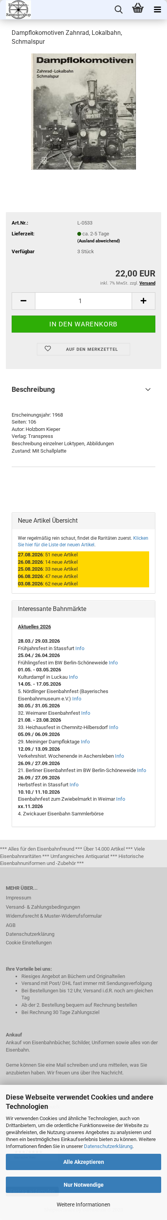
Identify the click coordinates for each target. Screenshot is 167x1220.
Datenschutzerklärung (108, 1146)
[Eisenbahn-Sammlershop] (15, 9)
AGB (11, 925)
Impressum (18, 898)
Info (79, 648)
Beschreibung (33, 389)
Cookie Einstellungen (29, 942)
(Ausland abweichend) (98, 241)
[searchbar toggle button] (118, 9)
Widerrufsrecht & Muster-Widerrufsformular (54, 916)
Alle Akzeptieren (83, 1162)
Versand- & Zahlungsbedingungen (43, 907)
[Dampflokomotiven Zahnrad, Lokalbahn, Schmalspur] (83, 111)
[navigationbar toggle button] (157, 9)
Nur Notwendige (84, 1185)
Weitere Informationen (83, 1204)
